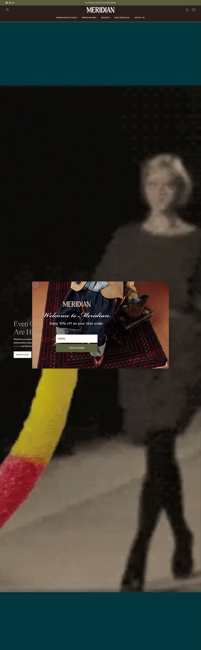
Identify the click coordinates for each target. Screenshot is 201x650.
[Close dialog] (35, 284)
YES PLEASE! (77, 347)
